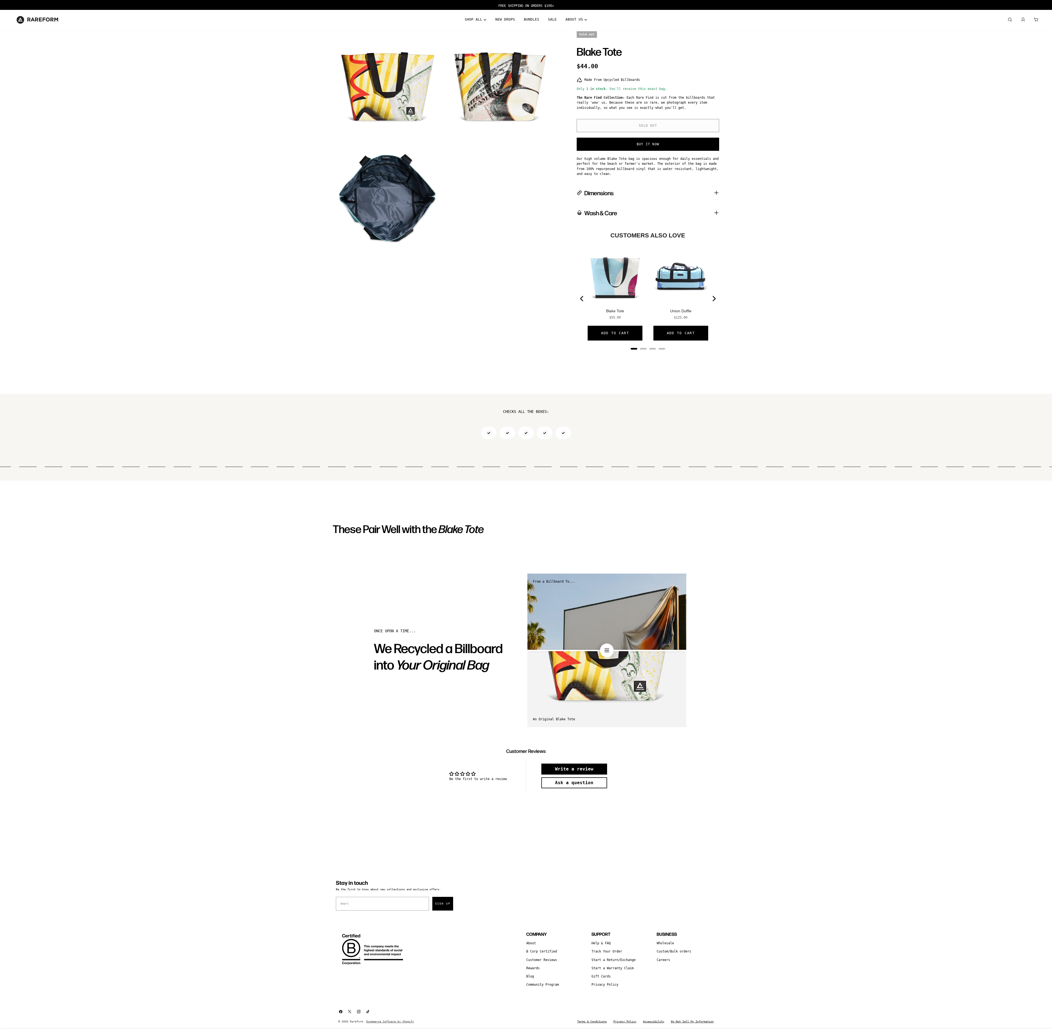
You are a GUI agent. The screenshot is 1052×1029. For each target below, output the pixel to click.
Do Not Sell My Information (692, 1021)
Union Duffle (680, 311)
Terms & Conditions (592, 1021)
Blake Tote (615, 311)
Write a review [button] (574, 769)
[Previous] (582, 298)
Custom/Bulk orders (674, 951)
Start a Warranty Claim (612, 968)
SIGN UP (442, 904)
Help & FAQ (601, 943)
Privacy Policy (604, 985)
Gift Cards (601, 976)
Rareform (356, 1021)
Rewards (533, 968)
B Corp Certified (541, 951)
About (531, 943)
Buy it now (648, 144)
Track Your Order (606, 951)
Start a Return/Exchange (613, 960)
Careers (663, 960)
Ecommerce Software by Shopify (390, 1021)
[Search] (1009, 19)
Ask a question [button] (574, 782)
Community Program (542, 985)
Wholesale (665, 943)
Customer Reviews (541, 960)
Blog (530, 976)
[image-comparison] (606, 650)
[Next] (713, 298)
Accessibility (653, 1021)
